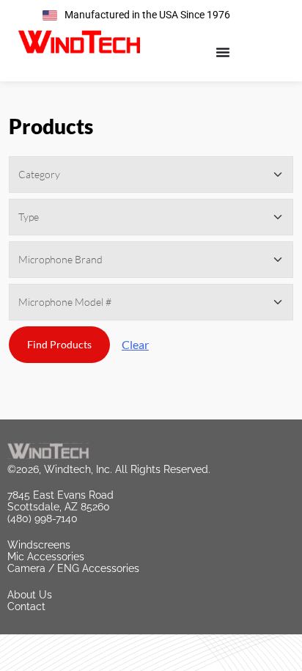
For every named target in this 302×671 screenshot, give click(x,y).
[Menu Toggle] (223, 52)
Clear (135, 344)
